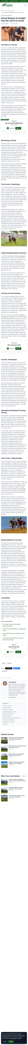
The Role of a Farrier (7, 705)
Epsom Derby (23, 1)
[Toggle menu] (25, 5)
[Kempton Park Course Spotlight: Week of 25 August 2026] (4, 756)
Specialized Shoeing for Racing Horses (11, 717)
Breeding (9, 663)
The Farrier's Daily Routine (8, 720)
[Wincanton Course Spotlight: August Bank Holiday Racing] (4, 748)
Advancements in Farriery (8, 722)
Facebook (17, 668)
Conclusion (5, 724)
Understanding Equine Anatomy (10, 711)
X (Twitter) (9, 668)
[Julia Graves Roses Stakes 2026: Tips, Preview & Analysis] (4, 798)
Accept (11, 1041)
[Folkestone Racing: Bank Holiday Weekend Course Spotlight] (4, 764)
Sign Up (18, 128)
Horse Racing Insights (10, 10)
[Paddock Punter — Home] (7, 5)
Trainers (3, 663)
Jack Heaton (12, 682)
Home (2, 10)
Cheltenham (5, 1)
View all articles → (12, 697)
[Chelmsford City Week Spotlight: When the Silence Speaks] (4, 740)
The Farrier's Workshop (8, 709)
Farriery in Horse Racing (8, 713)
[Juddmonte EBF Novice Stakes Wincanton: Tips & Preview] (4, 790)
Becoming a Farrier (7, 707)
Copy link (5, 671)
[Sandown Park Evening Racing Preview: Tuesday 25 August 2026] (4, 782)
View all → (24, 776)
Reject (4, 1041)
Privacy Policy (13, 1038)
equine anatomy (21, 256)
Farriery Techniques (7, 715)
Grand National (14, 1)
